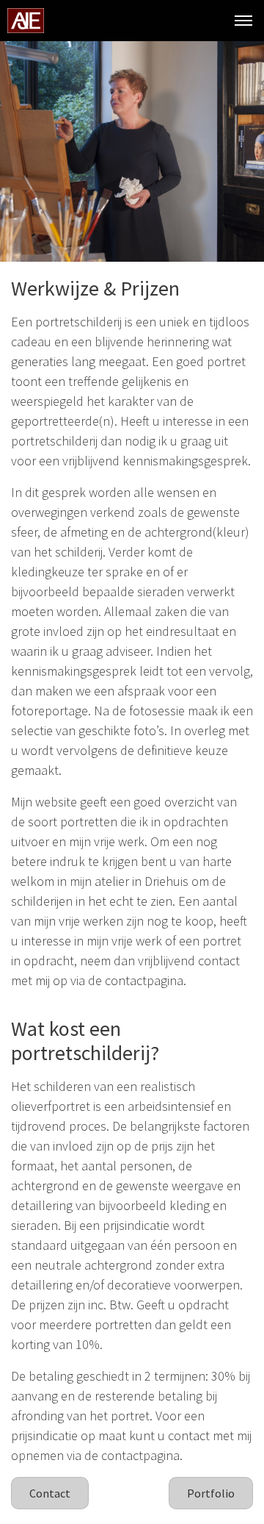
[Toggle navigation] (243, 20)
